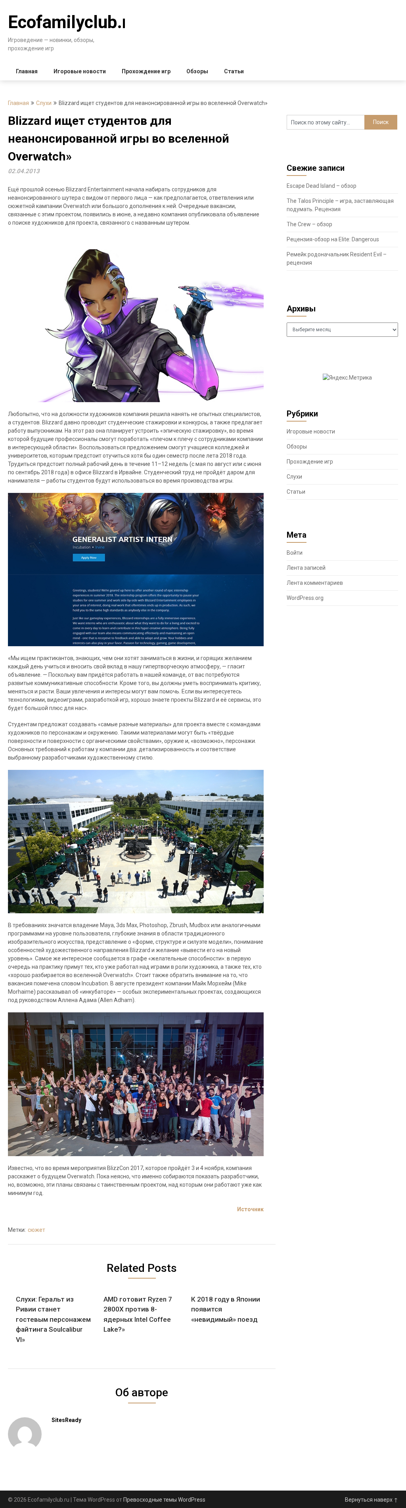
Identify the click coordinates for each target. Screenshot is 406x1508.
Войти (295, 553)
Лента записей (306, 568)
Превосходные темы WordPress (164, 1500)
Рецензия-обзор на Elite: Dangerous (333, 239)
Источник (250, 1209)
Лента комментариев (315, 583)
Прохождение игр (146, 71)
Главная (27, 71)
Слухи (44, 103)
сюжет (36, 1230)
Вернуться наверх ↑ (371, 1500)
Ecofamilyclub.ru (73, 22)
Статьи (234, 71)
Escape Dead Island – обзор (321, 186)
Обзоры (197, 71)
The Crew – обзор (309, 224)
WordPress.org (305, 598)
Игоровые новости (80, 71)
